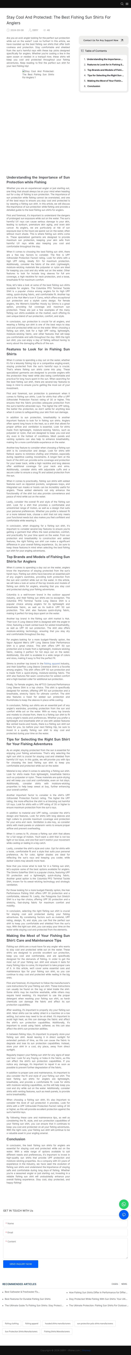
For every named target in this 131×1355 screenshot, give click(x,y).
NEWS (124, 1284)
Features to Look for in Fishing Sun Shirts (105, 64)
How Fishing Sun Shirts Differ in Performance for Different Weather (99, 1292)
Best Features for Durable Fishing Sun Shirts (27, 1299)
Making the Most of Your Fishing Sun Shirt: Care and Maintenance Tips (105, 80)
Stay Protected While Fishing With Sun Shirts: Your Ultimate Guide (99, 1299)
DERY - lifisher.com (70, 1350)
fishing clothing (12, 1323)
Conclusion (93, 86)
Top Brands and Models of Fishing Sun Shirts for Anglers (105, 70)
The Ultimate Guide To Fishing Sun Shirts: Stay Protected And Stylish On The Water (34, 1305)
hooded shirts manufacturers (57, 1323)
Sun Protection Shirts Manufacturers (21, 1331)
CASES (115, 1284)
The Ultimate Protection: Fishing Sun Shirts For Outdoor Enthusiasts (99, 1305)
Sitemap (86, 1350)
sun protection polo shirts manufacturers (95, 1323)
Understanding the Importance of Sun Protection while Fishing (105, 59)
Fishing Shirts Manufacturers (57, 1331)
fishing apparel (52, 663)
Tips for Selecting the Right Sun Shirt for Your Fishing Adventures (105, 75)
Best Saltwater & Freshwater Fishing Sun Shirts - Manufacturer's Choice (23, 1291)
